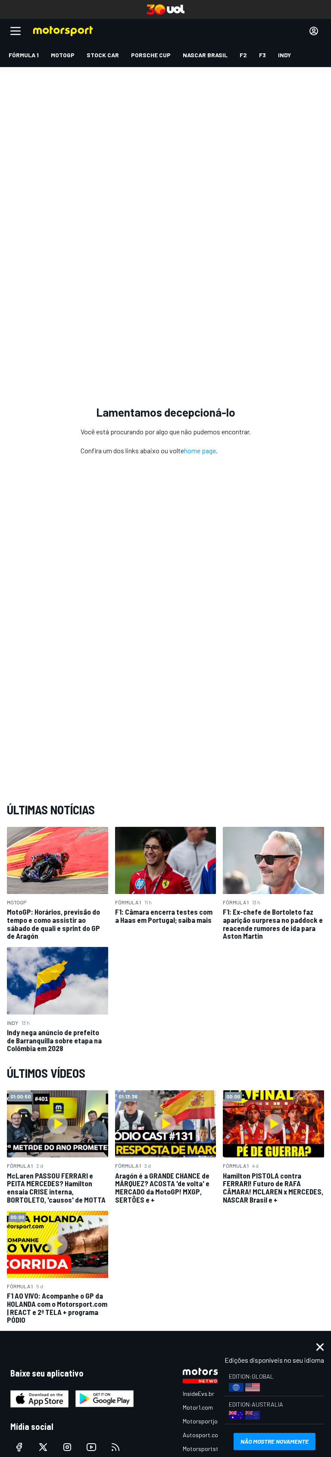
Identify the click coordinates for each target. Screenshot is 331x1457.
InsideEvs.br (198, 1393)
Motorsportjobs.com (210, 1421)
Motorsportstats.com (211, 1448)
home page (200, 450)
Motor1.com (198, 1407)
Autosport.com (203, 1434)
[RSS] (115, 1447)
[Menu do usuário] (313, 31)
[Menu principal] (15, 31)
